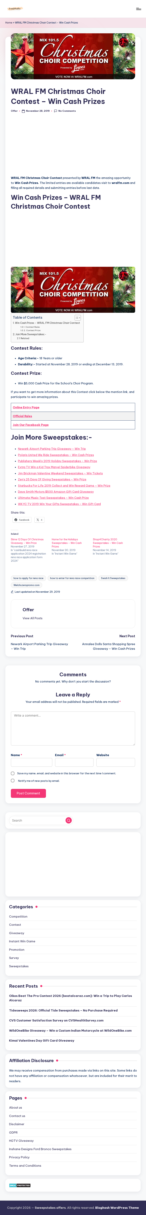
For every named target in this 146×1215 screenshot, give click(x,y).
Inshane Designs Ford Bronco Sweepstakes (40, 1149)
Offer (28, 609)
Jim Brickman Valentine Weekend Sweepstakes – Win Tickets (60, 473)
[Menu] (138, 9)
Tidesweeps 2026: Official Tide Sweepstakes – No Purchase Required (63, 1010)
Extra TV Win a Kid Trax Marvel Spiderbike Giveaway (54, 467)
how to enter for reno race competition (72, 578)
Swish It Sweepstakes (113, 578)
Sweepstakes (19, 966)
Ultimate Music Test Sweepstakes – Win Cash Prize (53, 498)
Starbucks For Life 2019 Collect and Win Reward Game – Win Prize (64, 485)
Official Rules (22, 416)
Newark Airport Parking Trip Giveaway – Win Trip (52, 449)
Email (60, 755)
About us (15, 1108)
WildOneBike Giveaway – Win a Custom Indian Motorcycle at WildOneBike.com (70, 1031)
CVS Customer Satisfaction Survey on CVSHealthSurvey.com (56, 1020)
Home (8, 22)
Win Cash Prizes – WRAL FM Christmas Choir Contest (47, 323)
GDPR (13, 1132)
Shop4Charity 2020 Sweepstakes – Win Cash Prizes (108, 543)
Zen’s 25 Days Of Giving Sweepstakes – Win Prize (52, 479)
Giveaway (16, 933)
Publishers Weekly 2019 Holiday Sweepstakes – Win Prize (57, 461)
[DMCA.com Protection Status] (20, 1185)
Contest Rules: (32, 327)
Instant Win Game (22, 941)
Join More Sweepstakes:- (30, 334)
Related (25, 338)
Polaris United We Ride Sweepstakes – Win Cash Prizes (56, 455)
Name (16, 755)
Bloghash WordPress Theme (117, 1208)
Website (102, 755)
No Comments (67, 110)
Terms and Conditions (25, 1166)
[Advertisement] (73, 146)
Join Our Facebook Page (31, 425)
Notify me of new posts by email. (38, 780)
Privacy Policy (19, 1157)
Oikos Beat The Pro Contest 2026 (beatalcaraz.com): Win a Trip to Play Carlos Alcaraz (70, 998)
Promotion (16, 950)
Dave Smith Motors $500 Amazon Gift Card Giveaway (56, 491)
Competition (18, 916)
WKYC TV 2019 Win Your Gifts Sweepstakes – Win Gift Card (59, 504)
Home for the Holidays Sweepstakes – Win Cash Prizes (67, 543)
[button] (32, 618)
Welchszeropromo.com (27, 585)
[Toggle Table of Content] (76, 318)
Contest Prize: (33, 330)
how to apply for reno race (28, 578)
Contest (15, 925)
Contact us (17, 1116)
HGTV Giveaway (21, 1141)
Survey (14, 958)
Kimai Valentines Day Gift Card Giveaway (41, 1040)
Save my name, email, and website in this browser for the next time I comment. (66, 773)
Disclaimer (16, 1124)
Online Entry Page (26, 407)
